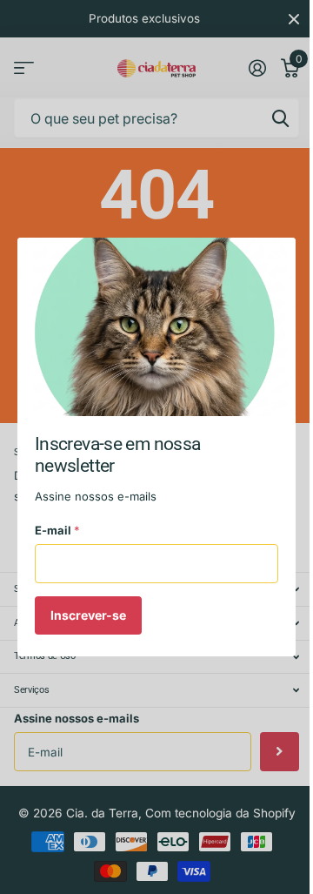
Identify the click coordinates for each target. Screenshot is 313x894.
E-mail (57, 530)
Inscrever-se (88, 615)
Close (276, 257)
